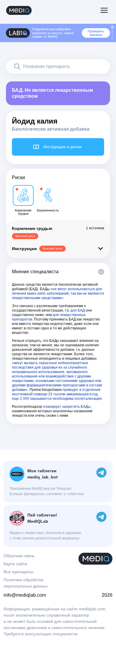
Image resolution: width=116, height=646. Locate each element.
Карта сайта (15, 563)
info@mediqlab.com (25, 595)
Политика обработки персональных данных (26, 582)
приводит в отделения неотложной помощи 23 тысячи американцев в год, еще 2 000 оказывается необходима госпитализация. (57, 394)
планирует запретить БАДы (66, 407)
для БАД (77, 310)
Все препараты (18, 571)
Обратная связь (19, 555)
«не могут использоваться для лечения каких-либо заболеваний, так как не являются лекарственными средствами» (58, 293)
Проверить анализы (96, 33)
